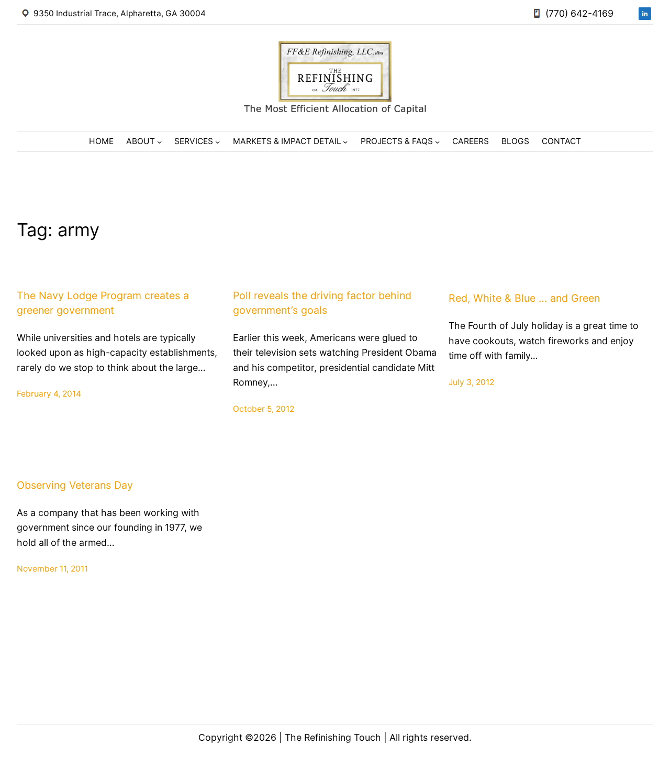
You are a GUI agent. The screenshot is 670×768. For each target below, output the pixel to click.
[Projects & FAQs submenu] (437, 141)
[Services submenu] (217, 141)
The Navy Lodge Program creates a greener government (103, 302)
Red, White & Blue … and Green (524, 298)
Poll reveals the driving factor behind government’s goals (322, 302)
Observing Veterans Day (75, 485)
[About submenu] (159, 141)
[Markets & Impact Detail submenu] (345, 141)
